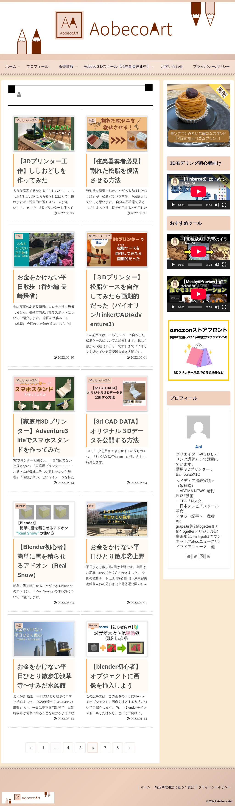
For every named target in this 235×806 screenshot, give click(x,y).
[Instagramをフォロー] (201, 556)
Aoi (198, 446)
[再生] (173, 205)
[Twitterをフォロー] (195, 556)
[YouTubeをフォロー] (208, 556)
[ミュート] (217, 205)
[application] (198, 191)
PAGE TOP (225, 778)
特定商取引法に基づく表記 (174, 787)
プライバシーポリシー (215, 787)
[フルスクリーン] (224, 205)
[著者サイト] (189, 556)
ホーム (145, 787)
